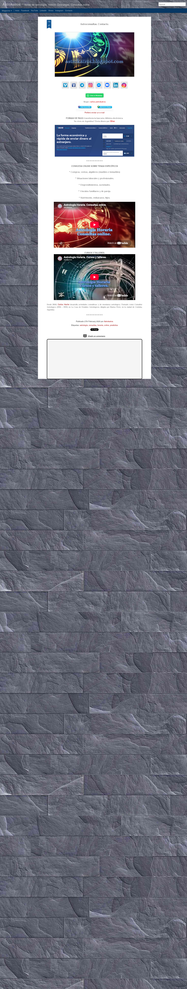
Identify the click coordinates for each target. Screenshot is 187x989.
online (106, 325)
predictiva (114, 325)
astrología (84, 325)
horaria (100, 325)
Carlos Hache (63, 304)
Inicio (17, 10)
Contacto (68, 10)
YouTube (34, 10)
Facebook (25, 10)
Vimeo (50, 10)
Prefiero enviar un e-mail (94, 112)
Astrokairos (108, 321)
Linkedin (43, 10)
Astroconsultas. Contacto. (94, 24)
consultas (92, 325)
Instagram (59, 10)
